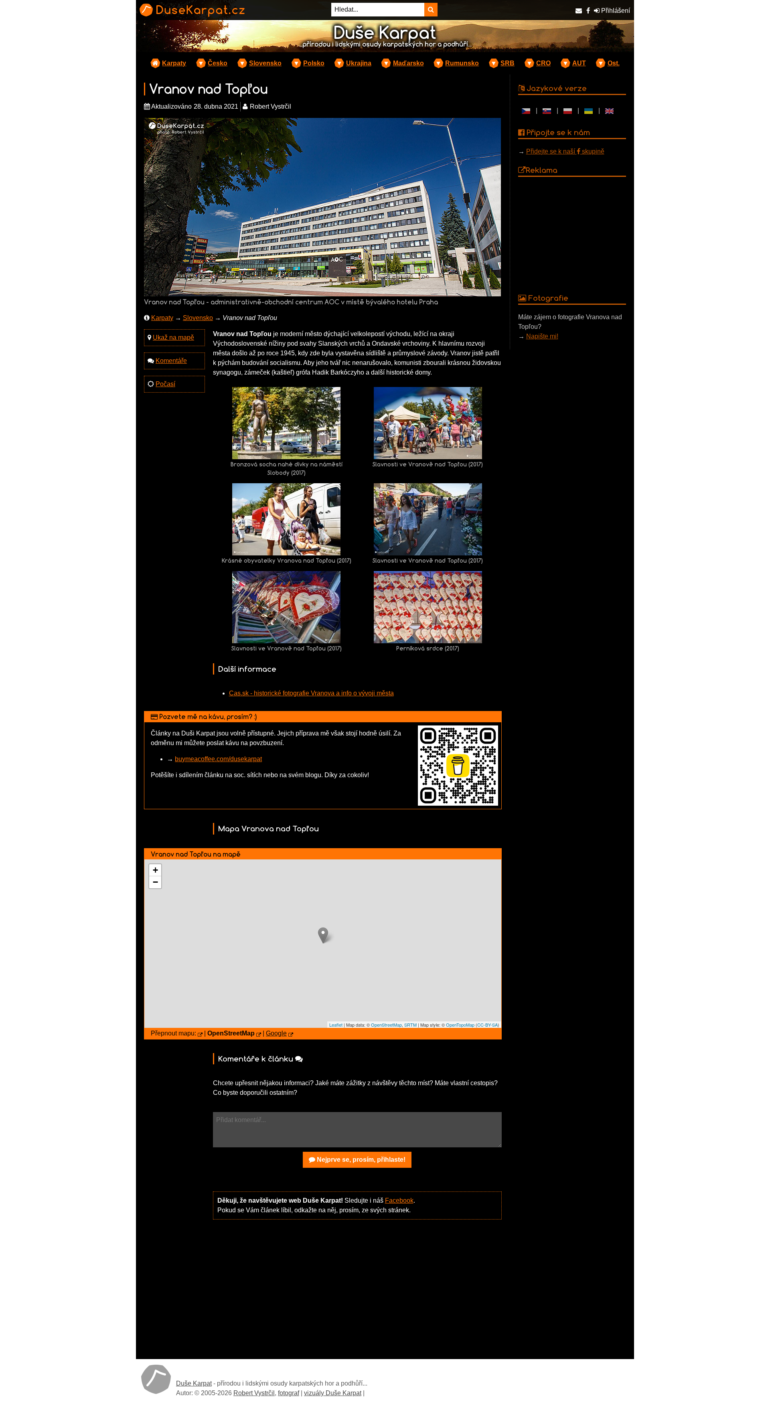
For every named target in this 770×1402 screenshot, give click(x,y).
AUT (579, 63)
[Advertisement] (357, 1288)
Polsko (313, 63)
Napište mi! (542, 336)
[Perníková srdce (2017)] (428, 606)
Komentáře (171, 360)
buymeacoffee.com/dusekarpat (218, 759)
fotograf (288, 1393)
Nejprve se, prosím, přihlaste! (360, 1159)
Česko (217, 63)
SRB (507, 63)
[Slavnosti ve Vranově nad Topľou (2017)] (428, 422)
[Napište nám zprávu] (578, 10)
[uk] (589, 111)
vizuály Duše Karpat (332, 1393)
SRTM (410, 1024)
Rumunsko (462, 63)
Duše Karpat (194, 1383)
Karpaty (174, 63)
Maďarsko (408, 63)
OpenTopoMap (460, 1024)
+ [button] (155, 870)
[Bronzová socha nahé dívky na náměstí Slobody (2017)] (286, 422)
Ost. (614, 63)
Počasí (165, 384)
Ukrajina (358, 63)
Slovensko (265, 63)
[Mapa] (200, 1035)
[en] (610, 111)
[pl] (568, 111)
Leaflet (335, 1024)
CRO (543, 63)
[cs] (526, 111)
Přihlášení (615, 10)
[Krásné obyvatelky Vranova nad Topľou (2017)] (286, 518)
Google (276, 1033)
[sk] (547, 111)
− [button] (155, 882)
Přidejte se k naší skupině (565, 151)
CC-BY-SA (487, 1024)
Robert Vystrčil (254, 1393)
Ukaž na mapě (173, 337)
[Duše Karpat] (156, 1379)
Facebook (399, 1200)
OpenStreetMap (386, 1024)
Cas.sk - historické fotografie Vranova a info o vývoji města (311, 693)
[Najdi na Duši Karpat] (431, 9)
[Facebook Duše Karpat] (588, 10)
